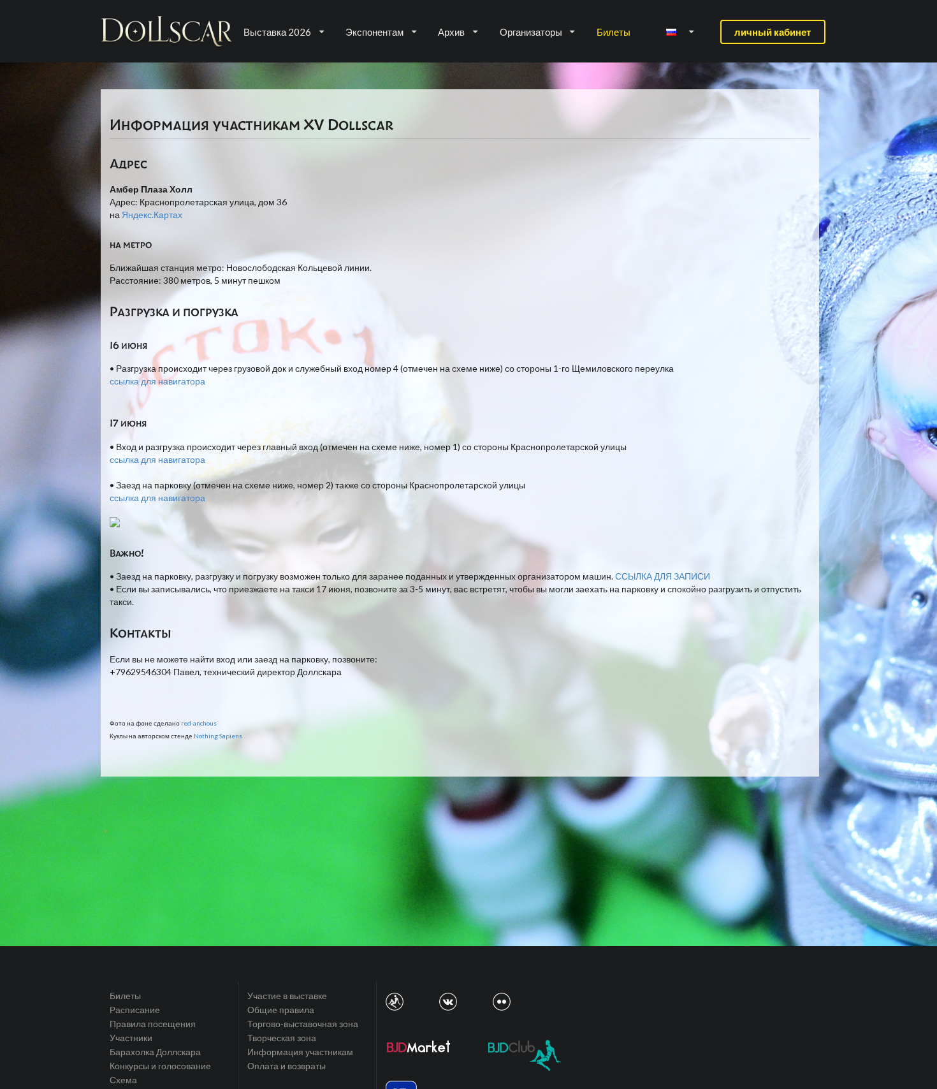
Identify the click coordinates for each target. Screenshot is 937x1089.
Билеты (613, 32)
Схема (123, 1079)
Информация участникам (300, 1051)
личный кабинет (772, 32)
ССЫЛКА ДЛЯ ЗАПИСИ (662, 576)
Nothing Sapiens (218, 736)
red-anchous (199, 723)
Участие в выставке (287, 996)
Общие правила (280, 1009)
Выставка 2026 (277, 32)
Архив (451, 32)
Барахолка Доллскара (155, 1051)
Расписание (135, 1009)
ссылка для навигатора (157, 381)
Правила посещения (153, 1023)
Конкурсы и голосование (160, 1065)
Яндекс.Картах (152, 214)
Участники (131, 1037)
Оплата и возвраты (286, 1065)
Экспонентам (374, 32)
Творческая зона (281, 1037)
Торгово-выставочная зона (302, 1023)
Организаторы (531, 32)
